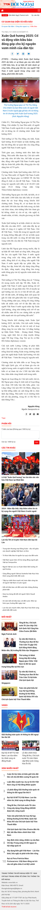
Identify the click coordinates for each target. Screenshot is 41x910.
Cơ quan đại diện (8, 26)
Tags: (4, 418)
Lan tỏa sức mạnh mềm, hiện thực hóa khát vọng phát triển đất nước (21, 609)
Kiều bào (33, 26)
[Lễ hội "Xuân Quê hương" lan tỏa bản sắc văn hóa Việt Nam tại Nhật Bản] (20, 463)
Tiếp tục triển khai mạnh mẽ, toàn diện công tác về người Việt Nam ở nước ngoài (20, 581)
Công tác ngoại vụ (22, 26)
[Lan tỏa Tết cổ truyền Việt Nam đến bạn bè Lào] (20, 526)
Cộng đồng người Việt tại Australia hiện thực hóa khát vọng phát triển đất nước (21, 575)
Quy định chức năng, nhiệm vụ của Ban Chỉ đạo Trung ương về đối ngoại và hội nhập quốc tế (23, 843)
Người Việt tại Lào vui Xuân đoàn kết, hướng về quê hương (20, 568)
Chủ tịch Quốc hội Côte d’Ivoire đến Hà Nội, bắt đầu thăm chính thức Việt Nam (23, 832)
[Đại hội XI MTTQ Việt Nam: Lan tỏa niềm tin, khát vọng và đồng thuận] (10, 745)
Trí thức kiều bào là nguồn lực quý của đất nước (20, 555)
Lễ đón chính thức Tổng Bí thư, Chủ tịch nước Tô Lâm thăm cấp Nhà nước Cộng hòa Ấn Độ (30, 758)
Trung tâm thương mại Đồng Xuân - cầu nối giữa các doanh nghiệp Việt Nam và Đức (21, 550)
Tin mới (5, 15)
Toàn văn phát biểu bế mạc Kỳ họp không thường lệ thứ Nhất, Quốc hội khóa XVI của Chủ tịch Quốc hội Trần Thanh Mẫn (20, 693)
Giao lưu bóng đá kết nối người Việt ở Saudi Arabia (19, 595)
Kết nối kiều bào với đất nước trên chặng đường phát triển (20, 588)
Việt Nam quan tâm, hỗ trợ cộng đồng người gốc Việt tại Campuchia (20, 561)
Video (5, 705)
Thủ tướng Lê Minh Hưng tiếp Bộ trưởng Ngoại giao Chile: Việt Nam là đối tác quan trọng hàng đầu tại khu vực (19, 661)
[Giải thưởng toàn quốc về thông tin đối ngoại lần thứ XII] (20, 721)
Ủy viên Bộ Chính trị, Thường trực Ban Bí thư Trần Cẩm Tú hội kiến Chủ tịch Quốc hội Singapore (20, 677)
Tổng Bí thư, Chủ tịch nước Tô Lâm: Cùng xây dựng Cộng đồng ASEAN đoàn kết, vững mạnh (21, 808)
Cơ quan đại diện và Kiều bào (17, 21)
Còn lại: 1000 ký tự (8, 442)
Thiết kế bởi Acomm (9, 907)
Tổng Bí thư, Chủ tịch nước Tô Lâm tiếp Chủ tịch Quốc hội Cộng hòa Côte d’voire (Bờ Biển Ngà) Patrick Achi (20, 628)
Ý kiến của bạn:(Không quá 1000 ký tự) (16, 429)
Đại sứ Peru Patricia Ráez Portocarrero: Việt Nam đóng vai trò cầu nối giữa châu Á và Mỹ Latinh (22, 861)
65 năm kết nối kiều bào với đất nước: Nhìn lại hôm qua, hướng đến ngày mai (20, 602)
